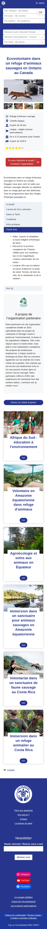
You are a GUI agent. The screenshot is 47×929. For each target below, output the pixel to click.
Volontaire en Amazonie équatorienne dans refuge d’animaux (23, 500)
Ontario (20, 121)
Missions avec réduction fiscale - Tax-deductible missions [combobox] (21, 32)
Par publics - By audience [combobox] (17, 21)
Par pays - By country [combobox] (15, 16)
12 (22, 148)
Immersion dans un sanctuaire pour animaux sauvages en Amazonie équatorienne (23, 622)
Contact (23, 819)
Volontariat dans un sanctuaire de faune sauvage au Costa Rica (23, 685)
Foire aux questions (23, 810)
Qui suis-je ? (23, 815)
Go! (24, 458)
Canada (10, 770)
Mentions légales (34, 915)
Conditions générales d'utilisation (23, 918)
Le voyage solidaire (23, 897)
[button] (8, 106)
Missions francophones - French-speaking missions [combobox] (21, 37)
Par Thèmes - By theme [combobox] (16, 10)
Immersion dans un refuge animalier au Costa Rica (23, 743)
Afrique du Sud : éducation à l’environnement (23, 442)
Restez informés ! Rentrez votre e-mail (23, 844)
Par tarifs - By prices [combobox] (14, 42)
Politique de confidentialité (15, 915)
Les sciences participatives (23, 906)
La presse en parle (23, 823)
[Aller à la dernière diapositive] (6, 91)
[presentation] (23, 424)
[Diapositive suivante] (41, 91)
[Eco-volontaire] (3, 3)
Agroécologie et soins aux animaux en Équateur (23, 560)
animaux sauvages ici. (15, 197)
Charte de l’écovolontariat (23, 901)
